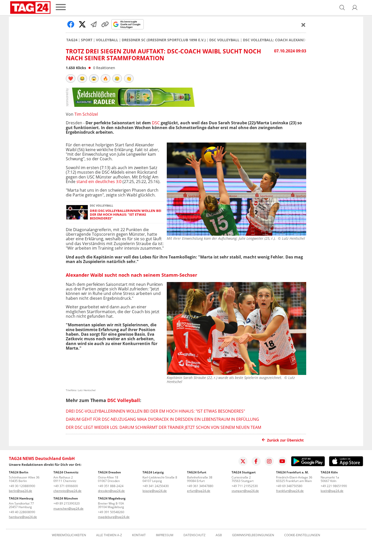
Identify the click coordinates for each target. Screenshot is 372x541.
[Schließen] (303, 25)
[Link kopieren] (105, 24)
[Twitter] (242, 461)
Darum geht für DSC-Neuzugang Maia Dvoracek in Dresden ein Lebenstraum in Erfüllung (162, 419)
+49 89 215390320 (66, 503)
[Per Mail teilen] (94, 24)
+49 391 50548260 (111, 512)
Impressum (164, 535)
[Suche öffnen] (342, 7)
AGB (219, 535)
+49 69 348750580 (289, 486)
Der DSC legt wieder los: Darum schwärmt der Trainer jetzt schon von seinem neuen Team (163, 427)
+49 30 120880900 (22, 486)
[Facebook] (256, 461)
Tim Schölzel (86, 114)
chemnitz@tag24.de (67, 491)
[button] (355, 7)
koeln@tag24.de (332, 491)
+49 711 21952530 (245, 486)
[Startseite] (30, 7)
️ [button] (70, 78)
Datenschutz (194, 535)
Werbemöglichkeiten (69, 535)
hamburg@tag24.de (23, 517)
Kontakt (139, 535)
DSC (156, 123)
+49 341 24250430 (155, 486)
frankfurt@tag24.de (290, 491)
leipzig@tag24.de (154, 491)
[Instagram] (269, 461)
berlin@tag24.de (20, 491)
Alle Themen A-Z (109, 535)
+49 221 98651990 (334, 486)
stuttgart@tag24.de (245, 491)
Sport (86, 40)
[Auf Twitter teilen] (82, 24)
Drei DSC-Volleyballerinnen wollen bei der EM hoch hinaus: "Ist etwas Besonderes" (125, 215)
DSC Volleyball (224, 40)
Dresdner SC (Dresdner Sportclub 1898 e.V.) (164, 40)
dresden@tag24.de (111, 491)
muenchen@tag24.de (68, 508)
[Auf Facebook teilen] (71, 24)
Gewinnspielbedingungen (253, 535)
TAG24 (71, 40)
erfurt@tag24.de (198, 491)
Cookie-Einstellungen (302, 535)
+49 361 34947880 (200, 486)
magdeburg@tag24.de (114, 517)
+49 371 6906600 (65, 486)
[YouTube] (282, 461)
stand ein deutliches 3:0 (99, 181)
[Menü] (61, 7)
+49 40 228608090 (22, 512)
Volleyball (107, 40)
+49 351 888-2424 (110, 486)
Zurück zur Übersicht (285, 440)
